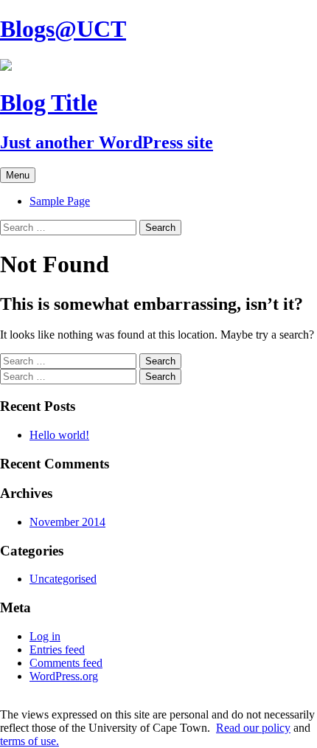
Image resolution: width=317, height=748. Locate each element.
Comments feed (65, 663)
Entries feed (57, 649)
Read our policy (253, 727)
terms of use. (29, 741)
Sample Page (59, 201)
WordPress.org (63, 676)
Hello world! (59, 435)
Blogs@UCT (63, 28)
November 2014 (67, 522)
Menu (17, 175)
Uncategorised (63, 578)
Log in (44, 636)
